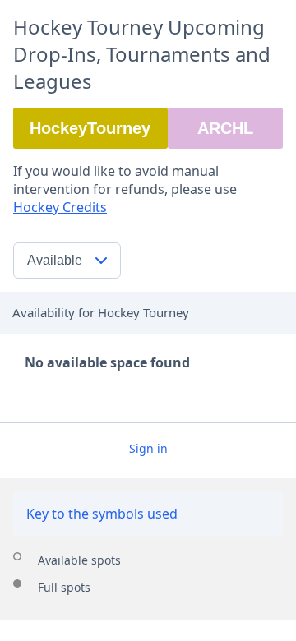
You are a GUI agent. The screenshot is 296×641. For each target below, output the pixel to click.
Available (54, 260)
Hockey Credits (60, 207)
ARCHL (225, 128)
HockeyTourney (90, 128)
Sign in (148, 448)
